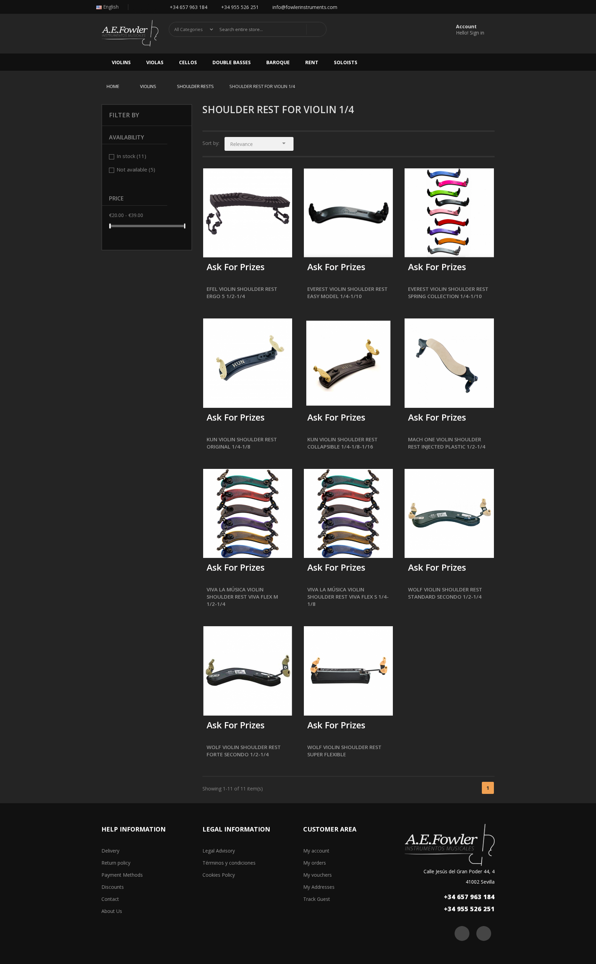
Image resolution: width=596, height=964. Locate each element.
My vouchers (317, 875)
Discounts (112, 887)
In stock (131, 156)
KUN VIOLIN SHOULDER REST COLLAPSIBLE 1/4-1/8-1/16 (342, 443)
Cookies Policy (218, 875)
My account (316, 850)
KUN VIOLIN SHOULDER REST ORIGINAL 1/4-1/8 (242, 443)
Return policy (115, 862)
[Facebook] (137, 7)
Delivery (110, 850)
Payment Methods (122, 875)
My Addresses (319, 887)
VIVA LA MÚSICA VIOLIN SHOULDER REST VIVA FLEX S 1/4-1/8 (348, 596)
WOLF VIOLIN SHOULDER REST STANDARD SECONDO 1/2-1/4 (445, 593)
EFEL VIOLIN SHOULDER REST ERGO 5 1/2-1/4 (242, 292)
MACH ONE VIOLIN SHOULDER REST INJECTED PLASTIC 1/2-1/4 (446, 443)
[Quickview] (281, 178)
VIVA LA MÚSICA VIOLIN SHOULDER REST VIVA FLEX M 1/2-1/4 (242, 596)
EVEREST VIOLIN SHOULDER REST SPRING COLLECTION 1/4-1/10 (448, 292)
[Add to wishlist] (229, 247)
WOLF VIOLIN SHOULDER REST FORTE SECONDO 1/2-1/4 (244, 751)
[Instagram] (151, 7)
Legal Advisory (218, 850)
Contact (110, 899)
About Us (111, 911)
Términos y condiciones (229, 862)
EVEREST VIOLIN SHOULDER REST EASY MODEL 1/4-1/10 (347, 292)
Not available (136, 169)
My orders (314, 862)
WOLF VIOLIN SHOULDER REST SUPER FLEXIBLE (344, 751)
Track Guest (316, 899)
